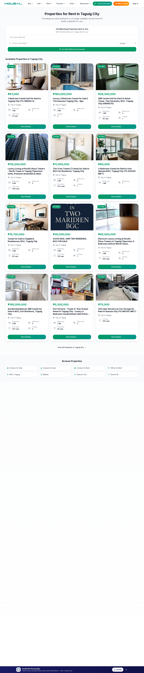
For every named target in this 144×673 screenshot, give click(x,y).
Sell (38, 3)
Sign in (135, 3)
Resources (84, 3)
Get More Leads (121, 3)
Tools (71, 3)
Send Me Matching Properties (73, 49)
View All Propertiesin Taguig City (71, 347)
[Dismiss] (126, 669)
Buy (29, 3)
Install (119, 670)
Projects (59, 3)
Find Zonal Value (104, 3)
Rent (48, 3)
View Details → (27, 127)
